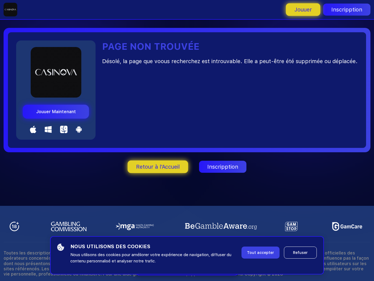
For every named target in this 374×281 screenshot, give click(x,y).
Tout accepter (260, 252)
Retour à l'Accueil (158, 166)
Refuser (300, 252)
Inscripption (346, 9)
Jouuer (303, 9)
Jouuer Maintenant (56, 111)
